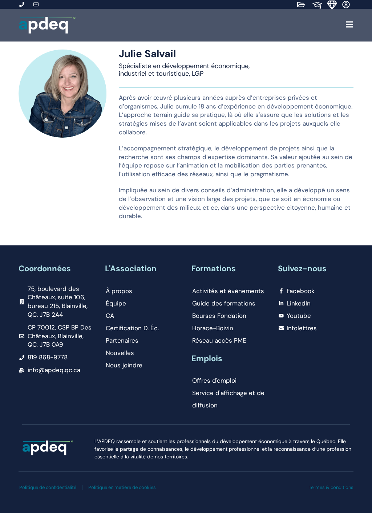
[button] (216, 25)
